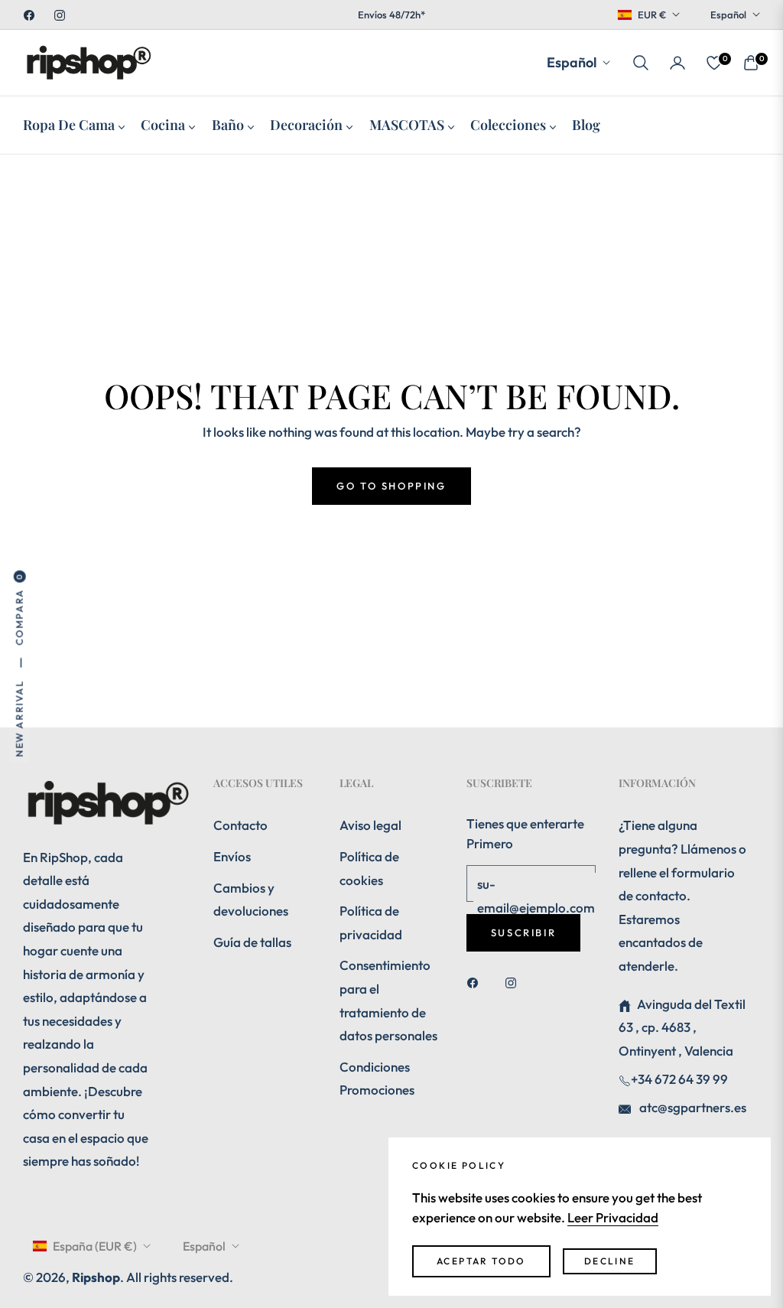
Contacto (240, 825)
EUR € (652, 14)
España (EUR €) (95, 1246)
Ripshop (96, 1277)
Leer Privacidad (612, 1217)
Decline (609, 1261)
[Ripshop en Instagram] (515, 982)
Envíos (232, 856)
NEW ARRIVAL (19, 718)
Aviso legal (370, 825)
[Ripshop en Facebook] (476, 982)
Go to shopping (391, 486)
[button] (640, 62)
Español (728, 14)
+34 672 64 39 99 (679, 1079)
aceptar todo (481, 1261)
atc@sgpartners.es (691, 1107)
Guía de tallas (252, 942)
